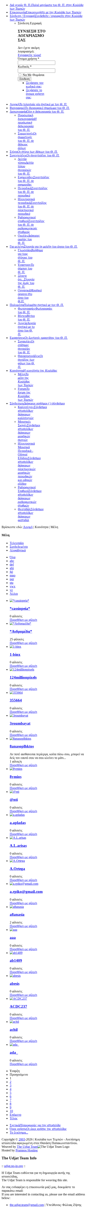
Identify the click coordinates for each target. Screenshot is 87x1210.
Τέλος (13, 1118)
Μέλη (25, 379)
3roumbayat (20, 723)
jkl (11, 571)
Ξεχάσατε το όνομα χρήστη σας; (35, 93)
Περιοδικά (33, 191)
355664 (16, 700)
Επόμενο (15, 1114)
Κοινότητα (33, 370)
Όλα (12, 557)
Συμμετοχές (27, 141)
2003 (22, 1139)
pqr (12, 579)
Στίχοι (34, 151)
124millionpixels (23, 677)
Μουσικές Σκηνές (29, 431)
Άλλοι (14, 593)
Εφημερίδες (33, 180)
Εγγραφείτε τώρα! (29, 55)
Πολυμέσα (37, 305)
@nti (14, 799)
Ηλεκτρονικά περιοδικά (32, 206)
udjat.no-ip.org (13, 1166)
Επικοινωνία (45, 12)
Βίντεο (26, 317)
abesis (14, 983)
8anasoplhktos (22, 746)
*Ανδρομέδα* (21, 631)
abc (12, 561)
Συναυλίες (26, 347)
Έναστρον (26, 268)
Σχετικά (35, 1125)
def (12, 564)
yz (11, 590)
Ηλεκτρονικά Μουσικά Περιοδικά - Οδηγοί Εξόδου (29, 463)
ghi (12, 568)
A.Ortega (17, 869)
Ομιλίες (29, 239)
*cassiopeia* (20, 608)
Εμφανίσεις (39, 337)
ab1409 (16, 960)
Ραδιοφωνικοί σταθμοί (31, 225)
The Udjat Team (27, 1146)
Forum (25, 394)
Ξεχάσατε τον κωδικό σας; (35, 84)
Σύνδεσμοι (37, 403)
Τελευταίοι (17, 543)
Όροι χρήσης (38, 1129)
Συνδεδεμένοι (19, 546)
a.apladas (18, 823)
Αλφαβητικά (18, 550)
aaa (13, 937)
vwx (12, 586)
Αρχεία (27, 328)
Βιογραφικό (40, 108)
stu (11, 582)
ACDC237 (18, 1006)
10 (11, 1111)
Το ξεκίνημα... (19, 1132)
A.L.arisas (18, 845)
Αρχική (38, 104)
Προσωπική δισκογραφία (27, 122)
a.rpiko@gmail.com (26, 891)
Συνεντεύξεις (34, 155)
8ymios (15, 777)
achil (14, 1029)
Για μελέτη (43, 246)
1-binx (15, 654)
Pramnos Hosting (27, 1150)
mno (12, 575)
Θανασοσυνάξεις (30, 361)
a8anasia (17, 914)
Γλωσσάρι (30, 255)
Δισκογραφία (37, 111)
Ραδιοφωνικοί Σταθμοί (29, 496)
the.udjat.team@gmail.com (27, 1205)
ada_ (14, 1052)
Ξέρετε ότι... (26, 281)
